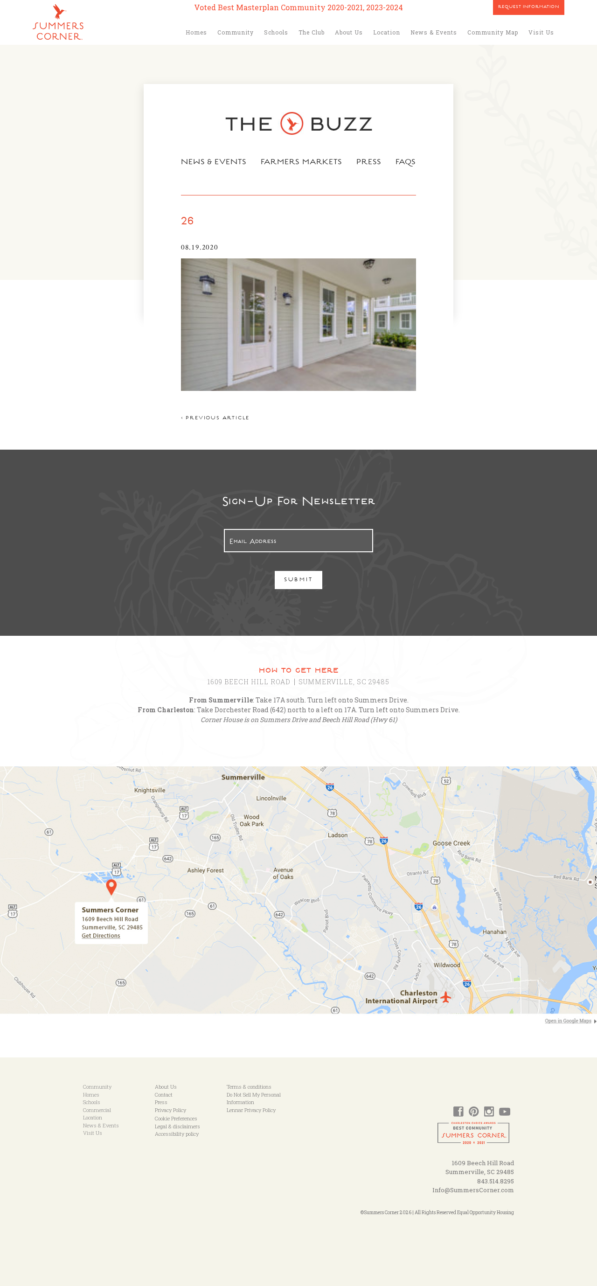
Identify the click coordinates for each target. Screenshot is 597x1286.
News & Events (433, 32)
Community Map (492, 32)
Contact (164, 1094)
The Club (311, 32)
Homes (196, 32)
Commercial (97, 1109)
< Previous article (215, 419)
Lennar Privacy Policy (251, 1109)
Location (386, 32)
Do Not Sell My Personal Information (254, 1098)
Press (369, 163)
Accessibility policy (177, 1133)
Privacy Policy (170, 1109)
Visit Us (541, 32)
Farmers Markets (302, 163)
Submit (298, 580)
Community (235, 32)
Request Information (528, 7)
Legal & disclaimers (177, 1126)
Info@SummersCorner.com (473, 1190)
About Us (349, 32)
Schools (276, 32)
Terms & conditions (249, 1086)
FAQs (406, 163)
